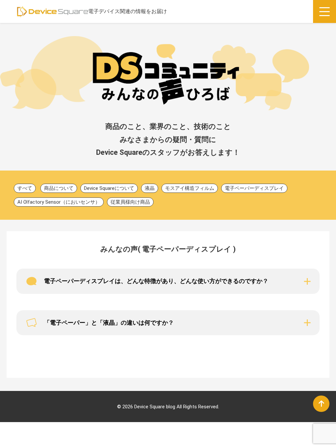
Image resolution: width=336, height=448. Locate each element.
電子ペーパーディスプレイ (254, 188)
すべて (24, 188)
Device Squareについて (109, 188)
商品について (59, 188)
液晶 (150, 188)
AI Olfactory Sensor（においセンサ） (58, 202)
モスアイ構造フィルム (189, 188)
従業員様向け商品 (130, 202)
